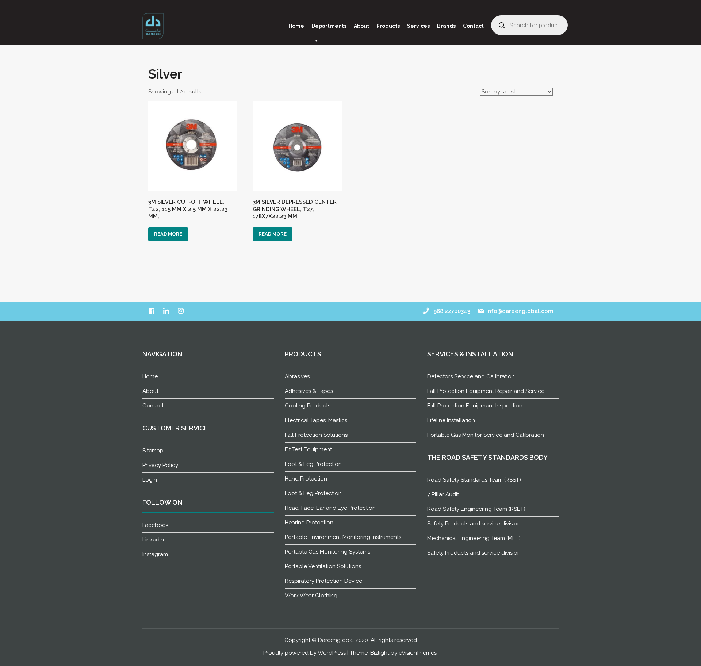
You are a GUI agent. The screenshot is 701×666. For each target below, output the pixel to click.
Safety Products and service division (474, 523)
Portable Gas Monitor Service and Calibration (485, 435)
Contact (473, 26)
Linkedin (153, 539)
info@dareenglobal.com (519, 311)
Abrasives (297, 376)
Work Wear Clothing (311, 595)
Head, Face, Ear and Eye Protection (330, 508)
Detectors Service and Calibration (471, 376)
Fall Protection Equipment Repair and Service (485, 391)
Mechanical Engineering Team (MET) (474, 538)
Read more (168, 234)
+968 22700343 (449, 311)
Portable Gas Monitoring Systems (327, 551)
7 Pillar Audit (443, 494)
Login (149, 479)
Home (296, 26)
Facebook (155, 525)
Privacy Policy (160, 465)
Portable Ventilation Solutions (323, 566)
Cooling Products (307, 405)
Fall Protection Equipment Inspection (474, 405)
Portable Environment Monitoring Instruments (343, 537)
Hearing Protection (309, 522)
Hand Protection (306, 478)
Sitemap (153, 450)
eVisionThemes (418, 653)
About (361, 26)
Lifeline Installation (451, 420)
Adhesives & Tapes (309, 391)
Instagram (155, 554)
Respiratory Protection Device (323, 581)
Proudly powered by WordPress (304, 653)
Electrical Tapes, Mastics (316, 420)
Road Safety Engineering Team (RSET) (476, 509)
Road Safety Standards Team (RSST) (474, 479)
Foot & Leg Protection (313, 464)
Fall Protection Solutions (316, 435)
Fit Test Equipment (308, 449)
